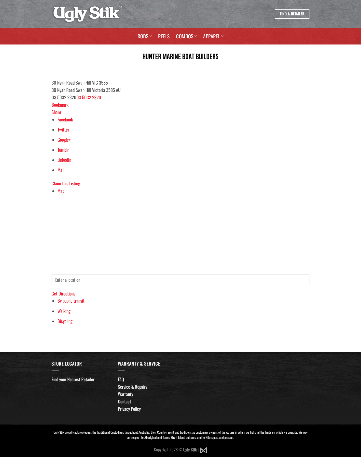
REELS (164, 36)
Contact (124, 401)
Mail (60, 169)
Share (56, 112)
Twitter (63, 129)
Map (60, 190)
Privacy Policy (129, 408)
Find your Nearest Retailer (73, 379)
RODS (143, 36)
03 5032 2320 (88, 97)
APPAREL (211, 36)
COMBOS (184, 36)
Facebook (65, 119)
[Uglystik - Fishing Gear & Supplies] (88, 14)
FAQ (121, 379)
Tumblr (63, 149)
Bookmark (60, 104)
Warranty (125, 394)
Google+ (64, 139)
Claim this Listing (66, 183)
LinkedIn (64, 159)
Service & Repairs (132, 386)
